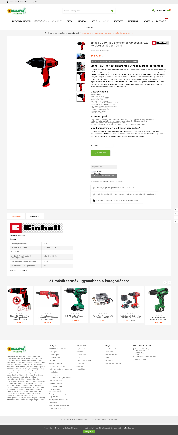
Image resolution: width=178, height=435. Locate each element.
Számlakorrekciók (111, 355)
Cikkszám (14, 236)
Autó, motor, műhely (56, 386)
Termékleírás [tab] (16, 216)
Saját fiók (80, 366)
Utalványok (109, 360)
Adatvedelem (81, 355)
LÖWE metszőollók (55, 383)
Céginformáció (82, 349)
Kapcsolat (80, 363)
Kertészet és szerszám (57, 366)
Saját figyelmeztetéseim (113, 363)
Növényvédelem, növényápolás (60, 394)
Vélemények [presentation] (35, 216)
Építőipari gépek (54, 357)
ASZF (78, 357)
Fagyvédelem (53, 397)
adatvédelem (129, 428)
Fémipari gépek (54, 375)
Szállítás (80, 352)
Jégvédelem (53, 402)
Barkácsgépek (54, 355)
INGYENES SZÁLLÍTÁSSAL (58, 349)
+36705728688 (140, 359)
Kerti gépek (53, 352)
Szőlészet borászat (56, 380)
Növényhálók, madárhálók (58, 399)
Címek (107, 357)
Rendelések (109, 352)
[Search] (112, 11)
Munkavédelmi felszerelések (59, 405)
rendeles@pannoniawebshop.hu (147, 356)
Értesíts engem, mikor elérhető (104, 176)
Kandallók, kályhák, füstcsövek (60, 378)
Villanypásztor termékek (57, 408)
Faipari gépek (54, 372)
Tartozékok (53, 360)
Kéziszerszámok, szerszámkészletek (55, 390)
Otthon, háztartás (55, 363)
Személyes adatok (111, 349)
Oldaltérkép (81, 369)
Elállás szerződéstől (84, 360)
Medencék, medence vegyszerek (60, 369)
